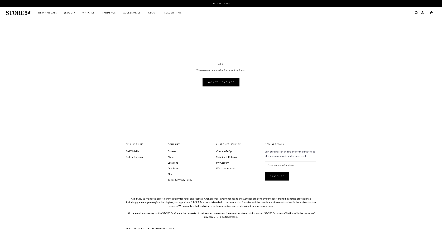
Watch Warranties (226, 168)
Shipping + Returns (226, 156)
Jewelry (69, 13)
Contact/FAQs (224, 151)
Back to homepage (221, 82)
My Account (222, 162)
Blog (170, 174)
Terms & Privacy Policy (180, 179)
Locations (173, 162)
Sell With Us (173, 13)
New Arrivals (47, 13)
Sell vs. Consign (134, 156)
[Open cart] (431, 13)
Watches (88, 13)
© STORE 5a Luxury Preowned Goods (150, 228)
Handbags (109, 13)
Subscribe (277, 176)
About (152, 13)
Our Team (173, 168)
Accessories (132, 13)
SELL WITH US (221, 3)
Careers (172, 151)
